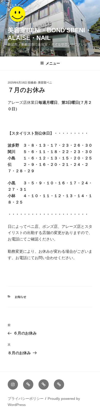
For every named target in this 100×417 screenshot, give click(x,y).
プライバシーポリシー (26, 398)
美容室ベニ (45, 82)
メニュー (53, 63)
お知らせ (20, 296)
